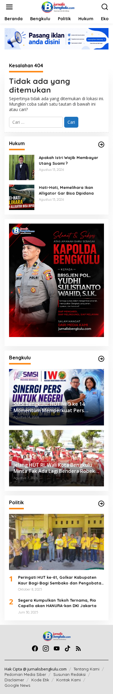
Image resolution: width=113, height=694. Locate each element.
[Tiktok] (67, 648)
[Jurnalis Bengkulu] (57, 6)
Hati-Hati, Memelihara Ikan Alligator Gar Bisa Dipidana (66, 190)
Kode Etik (40, 679)
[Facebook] (35, 648)
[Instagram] (46, 648)
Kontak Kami (68, 679)
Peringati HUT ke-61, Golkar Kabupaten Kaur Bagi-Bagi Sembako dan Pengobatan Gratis (61, 580)
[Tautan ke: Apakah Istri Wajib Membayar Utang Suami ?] (21, 167)
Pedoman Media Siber (25, 674)
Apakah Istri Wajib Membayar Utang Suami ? (68, 160)
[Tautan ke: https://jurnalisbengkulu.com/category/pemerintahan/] (101, 358)
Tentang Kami (86, 669)
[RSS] (78, 648)
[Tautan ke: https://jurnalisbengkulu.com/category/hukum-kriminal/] (101, 144)
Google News (17, 685)
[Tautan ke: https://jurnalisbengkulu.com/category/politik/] (101, 503)
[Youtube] (57, 648)
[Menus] (9, 7)
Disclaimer (14, 679)
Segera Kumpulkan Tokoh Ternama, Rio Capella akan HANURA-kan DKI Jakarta (57, 603)
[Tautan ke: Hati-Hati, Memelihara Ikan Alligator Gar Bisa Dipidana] (21, 197)
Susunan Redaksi (69, 674)
